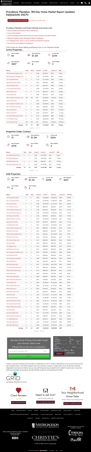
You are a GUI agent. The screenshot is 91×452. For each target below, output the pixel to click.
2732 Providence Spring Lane (13, 228)
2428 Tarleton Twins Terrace (13, 82)
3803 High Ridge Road (12, 325)
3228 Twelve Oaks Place (12, 291)
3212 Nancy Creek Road (12, 216)
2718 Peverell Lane (11, 94)
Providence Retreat (51, 35)
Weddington (40, 38)
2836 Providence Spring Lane (13, 316)
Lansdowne (10, 35)
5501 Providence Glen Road (13, 107)
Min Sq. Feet (57, 341)
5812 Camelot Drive (11, 110)
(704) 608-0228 (15, 434)
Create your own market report (37, 20)
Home (56, 350)
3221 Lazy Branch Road (12, 200)
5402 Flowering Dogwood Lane (14, 73)
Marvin (22, 38)
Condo (61, 350)
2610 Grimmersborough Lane (13, 213)
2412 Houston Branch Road (13, 304)
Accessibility (51, 450)
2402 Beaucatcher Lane (12, 161)
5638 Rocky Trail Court (12, 231)
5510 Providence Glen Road (13, 258)
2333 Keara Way (10, 294)
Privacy (61, 450)
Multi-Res (67, 350)
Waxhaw (33, 38)
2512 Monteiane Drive (12, 255)
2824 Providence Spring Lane (13, 279)
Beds (70, 341)
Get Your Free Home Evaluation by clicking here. (20, 43)
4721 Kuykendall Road (12, 79)
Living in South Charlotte (14, 33)
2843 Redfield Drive (11, 261)
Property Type (57, 348)
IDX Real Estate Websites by (34, 450)
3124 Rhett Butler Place (12, 225)
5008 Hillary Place (11, 273)
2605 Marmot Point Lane (12, 249)
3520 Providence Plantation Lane (14, 76)
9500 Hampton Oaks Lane (13, 285)
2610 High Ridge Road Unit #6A (14, 116)
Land (73, 350)
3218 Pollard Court (11, 282)
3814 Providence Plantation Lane (14, 252)
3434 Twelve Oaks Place (12, 276)
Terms (57, 450)
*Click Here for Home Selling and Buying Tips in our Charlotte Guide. (32, 47)
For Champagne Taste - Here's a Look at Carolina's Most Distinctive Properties (28, 41)
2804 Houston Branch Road (13, 301)
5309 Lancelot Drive (11, 100)
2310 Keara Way (10, 310)
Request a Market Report (72, 403)
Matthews (16, 38)
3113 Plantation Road (11, 119)
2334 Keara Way (10, 243)
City (70, 337)
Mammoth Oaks (19, 35)
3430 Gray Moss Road (12, 297)
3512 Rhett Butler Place (12, 85)
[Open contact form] (82, 3)
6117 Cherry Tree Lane (12, 207)
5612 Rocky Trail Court (12, 237)
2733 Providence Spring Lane (13, 210)
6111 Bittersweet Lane (12, 319)
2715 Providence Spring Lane (13, 267)
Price (55, 345)
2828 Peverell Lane (11, 288)
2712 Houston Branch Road (13, 88)
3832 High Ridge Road (12, 264)
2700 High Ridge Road (12, 158)
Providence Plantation (38, 35)
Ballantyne (10, 38)
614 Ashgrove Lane (11, 246)
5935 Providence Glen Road (13, 307)
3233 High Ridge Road (12, 322)
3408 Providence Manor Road (14, 234)
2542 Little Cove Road (12, 222)
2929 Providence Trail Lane (13, 219)
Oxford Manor (27, 35)
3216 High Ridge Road (12, 313)
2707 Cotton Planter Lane (12, 240)
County (56, 337)
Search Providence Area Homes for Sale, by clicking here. (22, 30)
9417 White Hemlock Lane (13, 155)
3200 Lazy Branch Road (12, 197)
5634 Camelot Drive (11, 204)
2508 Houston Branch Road (13, 270)
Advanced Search (71, 352)
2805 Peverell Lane (11, 91)
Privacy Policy (53, 443)
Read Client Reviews (18, 402)
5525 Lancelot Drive (11, 113)
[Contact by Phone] (85, 3)
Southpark (27, 38)
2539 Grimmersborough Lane (13, 164)
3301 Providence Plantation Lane (14, 97)
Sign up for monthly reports (18, 20)
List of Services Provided (45, 402)
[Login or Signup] (89, 3)
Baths (77, 341)
